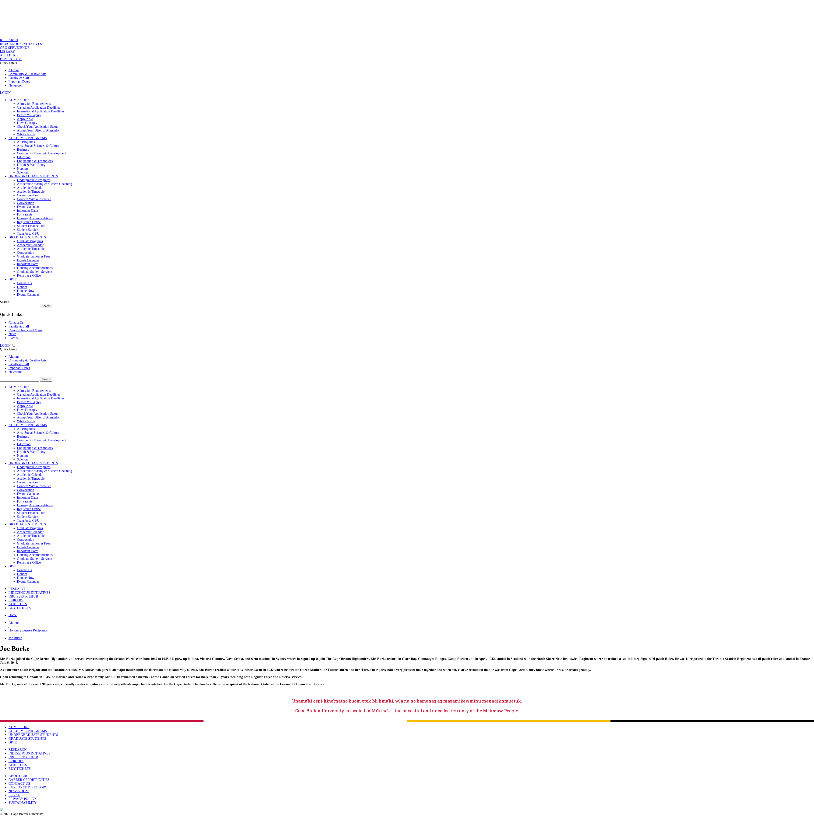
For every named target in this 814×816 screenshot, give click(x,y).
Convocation (25, 203)
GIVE (12, 279)
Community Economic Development (41, 153)
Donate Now (25, 291)
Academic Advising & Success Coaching (44, 184)
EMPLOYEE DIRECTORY (27, 787)
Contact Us (24, 283)
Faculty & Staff (18, 78)
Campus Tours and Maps (25, 330)
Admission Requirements (34, 103)
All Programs (26, 142)
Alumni (13, 70)
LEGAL (14, 795)
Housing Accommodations (35, 218)
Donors (22, 287)
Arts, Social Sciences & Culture (38, 145)
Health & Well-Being (31, 165)
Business (23, 149)
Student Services (28, 229)
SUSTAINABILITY (22, 802)
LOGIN (5, 92)
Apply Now (25, 119)
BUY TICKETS (11, 59)
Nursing (22, 168)
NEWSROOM (18, 791)
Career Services (27, 195)
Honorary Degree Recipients (27, 630)
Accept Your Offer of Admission (38, 130)
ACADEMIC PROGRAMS (27, 138)
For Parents (24, 214)
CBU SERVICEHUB (15, 47)
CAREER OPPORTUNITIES (29, 779)
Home (12, 615)
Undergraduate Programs (33, 180)
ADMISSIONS (18, 100)
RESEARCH (9, 40)
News (12, 334)
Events (13, 338)
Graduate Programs (30, 241)
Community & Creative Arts (27, 74)
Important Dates (19, 81)
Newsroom (15, 85)
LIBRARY (7, 51)
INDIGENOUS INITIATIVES (21, 44)
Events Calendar (28, 207)
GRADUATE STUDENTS (27, 237)
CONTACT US (19, 783)
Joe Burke (15, 638)
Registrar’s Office (29, 222)
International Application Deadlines (40, 111)
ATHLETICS (9, 55)
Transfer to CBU (28, 233)
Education (24, 157)
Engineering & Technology (35, 161)
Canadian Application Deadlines (38, 107)
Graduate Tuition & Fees (33, 256)
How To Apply (27, 123)
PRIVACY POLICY (22, 799)
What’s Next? (26, 134)
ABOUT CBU (18, 776)
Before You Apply (29, 115)
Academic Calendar (30, 187)
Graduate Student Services (34, 271)
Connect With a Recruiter (34, 199)
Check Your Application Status (37, 126)
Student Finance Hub (31, 226)
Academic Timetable (31, 191)
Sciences (23, 172)
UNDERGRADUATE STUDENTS (33, 176)
